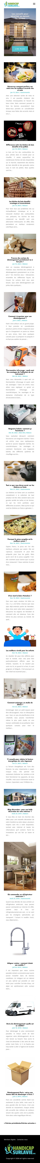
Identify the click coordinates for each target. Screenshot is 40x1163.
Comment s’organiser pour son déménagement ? (20, 317)
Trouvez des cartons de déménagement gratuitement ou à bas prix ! (20, 260)
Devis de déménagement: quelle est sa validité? (20, 1025)
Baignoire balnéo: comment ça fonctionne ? (20, 429)
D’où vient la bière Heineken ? (20, 596)
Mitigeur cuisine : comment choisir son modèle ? (20, 964)
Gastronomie (25, 92)
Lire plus (20, 49)
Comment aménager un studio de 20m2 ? (20, 703)
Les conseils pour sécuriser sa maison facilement (20, 16)
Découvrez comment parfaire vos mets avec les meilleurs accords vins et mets (20, 88)
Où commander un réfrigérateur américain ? (20, 895)
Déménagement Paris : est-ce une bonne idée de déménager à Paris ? (20, 1093)
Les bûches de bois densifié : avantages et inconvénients (20, 202)
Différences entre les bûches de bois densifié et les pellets (20, 146)
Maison (25, 149)
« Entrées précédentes (12, 1123)
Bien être (22, 433)
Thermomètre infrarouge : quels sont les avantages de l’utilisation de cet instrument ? (20, 372)
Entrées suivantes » (28, 1123)
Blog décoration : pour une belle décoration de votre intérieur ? (20, 810)
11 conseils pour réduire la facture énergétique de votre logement (20, 760)
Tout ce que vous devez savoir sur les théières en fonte (20, 486)
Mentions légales (10, 1140)
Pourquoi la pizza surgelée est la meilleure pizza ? (20, 540)
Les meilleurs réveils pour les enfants (20, 650)
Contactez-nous (22, 1140)
